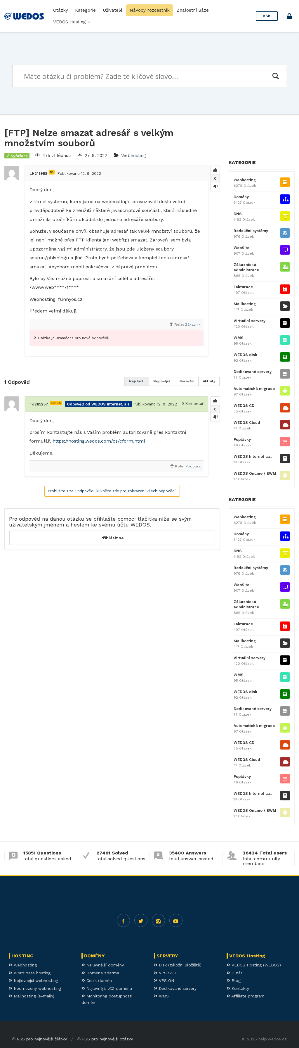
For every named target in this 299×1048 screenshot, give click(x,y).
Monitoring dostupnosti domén (106, 999)
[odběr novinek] (158, 920)
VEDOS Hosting (70, 22)
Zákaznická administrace (246, 267)
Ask (267, 16)
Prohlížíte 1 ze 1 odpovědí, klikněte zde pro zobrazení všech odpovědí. (112, 491)
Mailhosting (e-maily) (33, 996)
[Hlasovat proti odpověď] (215, 417)
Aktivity (209, 381)
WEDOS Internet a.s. (253, 456)
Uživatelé (113, 10)
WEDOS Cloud (247, 422)
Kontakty (239, 988)
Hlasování (186, 381)
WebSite (241, 248)
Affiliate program (247, 996)
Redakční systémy (251, 231)
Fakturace (243, 287)
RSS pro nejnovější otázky (107, 1039)
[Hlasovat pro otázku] (215, 170)
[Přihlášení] (289, 17)
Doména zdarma (102, 973)
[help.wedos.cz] (24, 16)
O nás (236, 973)
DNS (238, 214)
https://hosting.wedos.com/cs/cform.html (99, 441)
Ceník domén (98, 980)
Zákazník (193, 324)
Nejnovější (161, 381)
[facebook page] (123, 920)
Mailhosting (245, 304)
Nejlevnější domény (104, 965)
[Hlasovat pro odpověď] (215, 401)
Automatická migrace (254, 388)
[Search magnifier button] (275, 76)
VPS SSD (166, 973)
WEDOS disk (245, 355)
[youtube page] (175, 920)
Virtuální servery (249, 321)
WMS (239, 338)
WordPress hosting (31, 973)
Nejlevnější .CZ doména (108, 988)
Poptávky (242, 439)
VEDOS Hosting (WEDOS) (255, 965)
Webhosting (133, 155)
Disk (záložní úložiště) (179, 965)
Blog (235, 980)
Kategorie (85, 10)
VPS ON (165, 980)
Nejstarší (137, 381)
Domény (241, 197)
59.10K (56, 403)
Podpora (193, 466)
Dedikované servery (253, 372)
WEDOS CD (244, 405)
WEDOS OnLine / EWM (255, 473)
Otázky (60, 10)
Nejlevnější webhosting (35, 980)
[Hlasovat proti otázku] (215, 186)
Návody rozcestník (150, 10)
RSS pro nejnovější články (42, 1039)
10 (51, 172)
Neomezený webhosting (36, 988)
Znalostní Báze (193, 10)
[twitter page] (140, 920)
